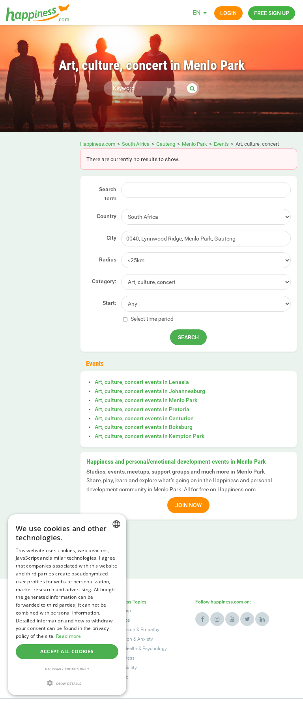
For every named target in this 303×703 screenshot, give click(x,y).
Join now (188, 505)
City (111, 238)
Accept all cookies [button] (67, 651)
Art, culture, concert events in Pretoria (142, 409)
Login (228, 13)
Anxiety (145, 639)
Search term (107, 193)
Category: (104, 281)
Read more (68, 636)
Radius (107, 259)
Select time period (151, 319)
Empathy (149, 629)
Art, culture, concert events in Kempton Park (149, 436)
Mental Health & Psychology (137, 648)
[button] (67, 683)
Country (106, 216)
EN (196, 12)
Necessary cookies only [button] (67, 669)
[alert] (67, 604)
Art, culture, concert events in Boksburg (144, 427)
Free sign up (271, 13)
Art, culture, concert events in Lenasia (142, 382)
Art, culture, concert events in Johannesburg (150, 391)
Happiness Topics (127, 602)
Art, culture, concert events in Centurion (144, 418)
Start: (109, 303)
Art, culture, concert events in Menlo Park (146, 400)
